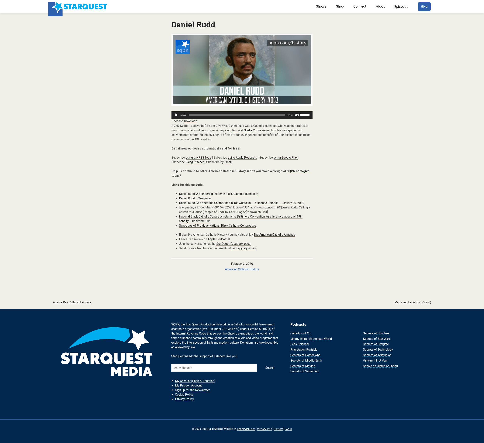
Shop (340, 6)
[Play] (176, 115)
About (380, 6)
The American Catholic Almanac (274, 234)
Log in (288, 428)
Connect (359, 6)
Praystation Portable (304, 349)
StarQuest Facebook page (233, 244)
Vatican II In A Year (375, 360)
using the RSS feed (198, 157)
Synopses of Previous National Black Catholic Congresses (217, 225)
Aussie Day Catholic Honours (72, 302)
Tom (234, 130)
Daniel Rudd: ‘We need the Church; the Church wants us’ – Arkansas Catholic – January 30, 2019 (241, 203)
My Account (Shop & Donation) (195, 381)
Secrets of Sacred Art (304, 371)
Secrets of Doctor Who (305, 355)
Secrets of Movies (302, 366)
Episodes (401, 7)
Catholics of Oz (300, 333)
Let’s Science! (299, 344)
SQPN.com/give (298, 171)
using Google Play (286, 157)
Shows (321, 6)
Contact (278, 428)
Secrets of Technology (378, 349)
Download (190, 121)
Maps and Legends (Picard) (412, 302)
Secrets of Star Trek (376, 333)
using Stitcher (195, 162)
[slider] (305, 114)
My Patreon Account (188, 385)
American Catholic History (242, 269)
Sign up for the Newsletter (192, 390)
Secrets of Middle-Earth (306, 360)
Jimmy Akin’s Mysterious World (311, 339)
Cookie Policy (184, 394)
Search (269, 367)
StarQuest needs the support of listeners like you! (204, 356)
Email (228, 162)
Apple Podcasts (218, 239)
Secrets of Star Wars (377, 339)
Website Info (264, 428)
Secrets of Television (377, 355)
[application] (242, 115)
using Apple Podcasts (242, 157)
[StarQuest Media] (78, 6)
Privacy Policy (184, 399)
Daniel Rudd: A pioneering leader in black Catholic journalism (218, 194)
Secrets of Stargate (376, 344)
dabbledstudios (246, 428)
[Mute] (297, 115)
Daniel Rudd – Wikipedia (195, 198)
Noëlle (248, 130)
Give (424, 7)
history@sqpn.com (244, 248)
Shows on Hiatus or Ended (380, 366)
